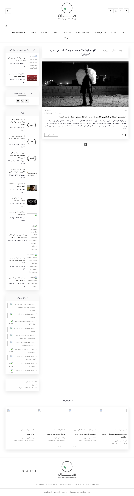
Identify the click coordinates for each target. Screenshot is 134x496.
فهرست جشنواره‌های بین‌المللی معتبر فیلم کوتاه (17, 59)
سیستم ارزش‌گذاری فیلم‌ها (28, 387)
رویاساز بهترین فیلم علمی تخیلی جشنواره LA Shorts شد (18, 236)
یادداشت (54, 32)
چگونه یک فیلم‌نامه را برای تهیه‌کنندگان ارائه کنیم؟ (25, 337)
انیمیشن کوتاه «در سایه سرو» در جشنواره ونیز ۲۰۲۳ (17, 279)
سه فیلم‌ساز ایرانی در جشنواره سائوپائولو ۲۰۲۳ (18, 199)
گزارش (114, 32)
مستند (54, 429)
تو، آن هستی (30, 434)
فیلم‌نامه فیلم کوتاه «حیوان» (24, 370)
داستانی (23, 429)
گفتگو (45, 32)
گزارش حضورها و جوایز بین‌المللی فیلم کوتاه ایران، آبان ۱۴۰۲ (17, 122)
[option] (20, 425)
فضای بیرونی (67, 32)
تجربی (75, 429)
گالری (68, 37)
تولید (125, 110)
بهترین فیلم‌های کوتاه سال (17, 32)
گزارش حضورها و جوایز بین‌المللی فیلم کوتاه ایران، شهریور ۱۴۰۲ (17, 155)
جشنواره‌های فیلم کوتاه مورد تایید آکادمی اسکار (16, 75)
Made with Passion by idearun (55, 492)
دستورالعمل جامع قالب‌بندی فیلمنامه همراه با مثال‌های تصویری (25, 307)
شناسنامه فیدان (31, 381)
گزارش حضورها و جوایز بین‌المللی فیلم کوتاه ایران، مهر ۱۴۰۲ (16, 138)
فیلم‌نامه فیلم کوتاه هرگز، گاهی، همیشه (26, 358)
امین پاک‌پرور (118, 441)
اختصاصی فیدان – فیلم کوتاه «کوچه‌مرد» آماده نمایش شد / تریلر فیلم (93, 116)
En (8, 11)
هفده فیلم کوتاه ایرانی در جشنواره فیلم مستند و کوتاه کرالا (17, 260)
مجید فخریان (87, 438)
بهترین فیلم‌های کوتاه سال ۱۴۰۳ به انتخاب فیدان (25, 344)
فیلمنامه (33, 32)
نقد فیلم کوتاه (101, 32)
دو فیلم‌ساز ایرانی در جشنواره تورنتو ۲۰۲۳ (16, 213)
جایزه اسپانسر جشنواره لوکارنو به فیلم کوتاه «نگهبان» (16, 170)
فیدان (123, 32)
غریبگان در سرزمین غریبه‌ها (55, 434)
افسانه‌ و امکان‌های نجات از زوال (85, 434)
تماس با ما (33, 384)
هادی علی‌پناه (57, 438)
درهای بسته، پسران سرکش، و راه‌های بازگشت (114, 435)
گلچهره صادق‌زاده (25, 438)
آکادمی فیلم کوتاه (84, 32)
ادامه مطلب (51, 135)
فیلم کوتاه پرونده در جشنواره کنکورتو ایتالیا (16, 184)
